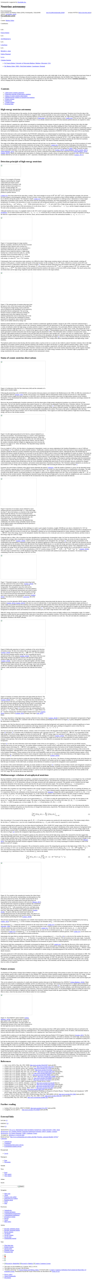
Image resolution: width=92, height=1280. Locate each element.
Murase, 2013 (36, 902)
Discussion (7, 1162)
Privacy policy (8, 1274)
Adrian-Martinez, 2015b (71, 150)
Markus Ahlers (10, 20)
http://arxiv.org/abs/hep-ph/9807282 (38, 1097)
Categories (4, 1138)
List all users (7, 1237)
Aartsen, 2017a (83, 150)
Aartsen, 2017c (78, 155)
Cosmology (7, 1143)
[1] (6, 1120)
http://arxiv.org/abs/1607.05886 (46, 1076)
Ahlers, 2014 (5, 921)
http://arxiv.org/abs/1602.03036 (46, 1084)
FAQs (6, 1201)
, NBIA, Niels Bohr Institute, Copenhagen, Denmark (24, 66)
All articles (7, 1233)
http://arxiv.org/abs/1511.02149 (45, 1083)
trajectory (50, 467)
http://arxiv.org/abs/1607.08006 (41, 1075)
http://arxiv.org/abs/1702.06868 (43, 1078)
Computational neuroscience (12, 1213)
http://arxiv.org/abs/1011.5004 (67, 1094)
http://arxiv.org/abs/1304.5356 (45, 1067)
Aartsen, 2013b (20, 603)
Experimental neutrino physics (12, 1146)
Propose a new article (10, 1197)
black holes (41, 118)
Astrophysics (8, 1141)
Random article (8, 1200)
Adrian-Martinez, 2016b (77, 982)
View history (8, 1176)
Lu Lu (2, 57)
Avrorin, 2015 (79, 1035)
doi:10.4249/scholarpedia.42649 (55, 12)
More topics (7, 1221)
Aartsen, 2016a (59, 736)
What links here (8, 1245)
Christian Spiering (6, 60)
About (6, 1195)
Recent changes (8, 1232)
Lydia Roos (4, 45)
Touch (6, 1220)
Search (2, 1182)
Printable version (9, 1250)
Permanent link (8, 1252)
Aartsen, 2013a (11, 603)
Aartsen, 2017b (59, 150)
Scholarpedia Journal (10, 1238)
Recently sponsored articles (12, 1230)
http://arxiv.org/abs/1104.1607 (44, 1088)
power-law (26, 597)
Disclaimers (7, 1277)
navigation (9, 14)
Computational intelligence (11, 1215)
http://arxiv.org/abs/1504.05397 (39, 1065)
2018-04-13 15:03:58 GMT (16, 1135)
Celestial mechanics (9, 1212)
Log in (6, 1153)
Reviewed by (4, 1131)
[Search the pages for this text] (21, 1186)
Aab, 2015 (40, 713)
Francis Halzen (5, 32)
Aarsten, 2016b (5, 700)
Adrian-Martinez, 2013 (7, 151)
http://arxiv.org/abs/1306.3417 (53, 1096)
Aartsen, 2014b (28, 584)
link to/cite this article (85, 12)
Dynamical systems (9, 1217)
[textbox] (53, 195)
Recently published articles (11, 1228)
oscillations (4, 212)
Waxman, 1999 (5, 926)
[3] (5, 1126)
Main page (7, 1193)
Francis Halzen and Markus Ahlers (29, 1270)
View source (7, 1174)
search (14, 14)
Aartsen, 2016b (20, 541)
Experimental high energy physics (14, 1145)
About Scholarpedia (10, 1276)
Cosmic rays (4, 195)
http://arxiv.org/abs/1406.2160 (35, 1089)
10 (13, 832)
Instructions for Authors (11, 1198)
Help (5, 1203)
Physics (6, 1218)
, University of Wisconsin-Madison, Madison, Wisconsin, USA (27, 63)
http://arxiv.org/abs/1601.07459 (45, 1086)
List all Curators (8, 1235)
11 (58, 985)
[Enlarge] (1, 178)
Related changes (9, 1247)
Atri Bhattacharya (6, 39)
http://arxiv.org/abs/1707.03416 (42, 1079)
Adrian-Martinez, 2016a (80, 151)
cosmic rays (69, 118)
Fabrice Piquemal (6, 54)
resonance (50, 792)
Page (5, 1160)
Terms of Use (56, 1271)
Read (5, 1172)
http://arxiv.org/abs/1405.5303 (46, 1071)
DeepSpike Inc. (22, 2)
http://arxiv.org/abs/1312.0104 (43, 1070)
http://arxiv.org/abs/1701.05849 (31, 1109)
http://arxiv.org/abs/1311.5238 (42, 1068)
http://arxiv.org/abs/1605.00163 (43, 1073)
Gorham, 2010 (19, 713)
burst (70, 148)
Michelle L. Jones (6, 51)
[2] (7, 1123)
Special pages (8, 1248)
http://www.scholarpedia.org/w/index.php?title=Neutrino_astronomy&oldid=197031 (34, 1137)
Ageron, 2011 (19, 394)
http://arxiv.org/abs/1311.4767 (39, 1108)
